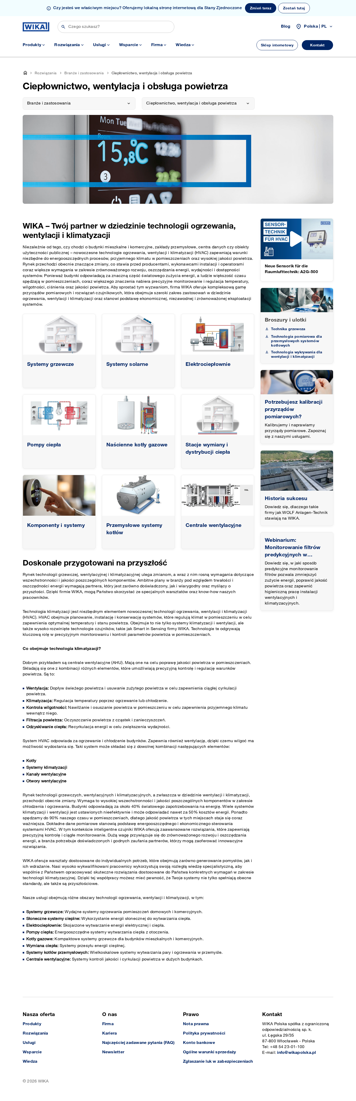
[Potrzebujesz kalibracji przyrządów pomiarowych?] (297, 382)
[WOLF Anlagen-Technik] (297, 471)
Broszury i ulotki (285, 320)
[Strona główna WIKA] (36, 26)
